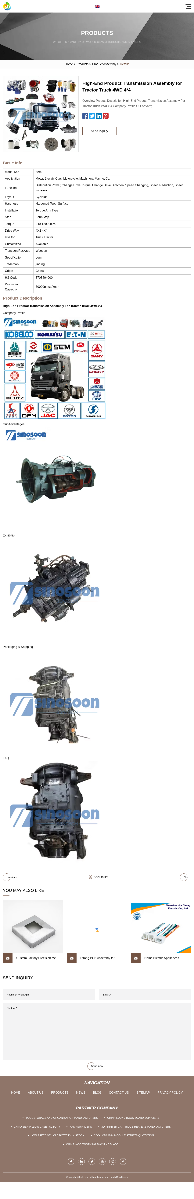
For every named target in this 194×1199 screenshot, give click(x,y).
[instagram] (112, 1161)
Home (69, 64)
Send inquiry (99, 131)
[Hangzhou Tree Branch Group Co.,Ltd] (7, 6)
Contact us (119, 1092)
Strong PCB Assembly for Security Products (97, 959)
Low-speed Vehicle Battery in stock (57, 1135)
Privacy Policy (170, 1092)
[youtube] (102, 1161)
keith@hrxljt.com (119, 1177)
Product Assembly (104, 64)
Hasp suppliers (81, 1126)
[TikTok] (123, 1161)
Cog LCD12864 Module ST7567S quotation (124, 1135)
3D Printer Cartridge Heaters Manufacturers (136, 1126)
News (80, 1092)
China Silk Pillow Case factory (37, 1126)
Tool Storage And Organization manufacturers (62, 1117)
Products (82, 64)
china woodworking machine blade (92, 1144)
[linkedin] (81, 1161)
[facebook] (71, 1161)
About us (36, 1092)
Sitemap (143, 1092)
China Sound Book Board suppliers (133, 1117)
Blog (97, 1092)
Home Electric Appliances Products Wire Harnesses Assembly (161, 959)
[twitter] (91, 1161)
